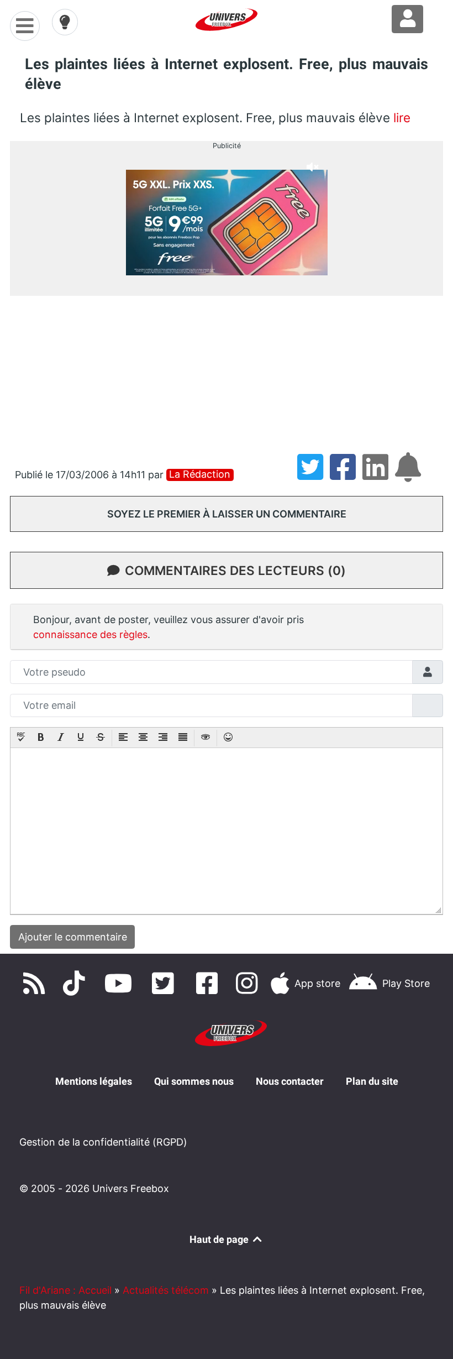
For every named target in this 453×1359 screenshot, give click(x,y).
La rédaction (199, 474)
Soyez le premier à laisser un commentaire (226, 514)
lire (401, 117)
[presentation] (21, 738)
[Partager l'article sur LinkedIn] (378, 474)
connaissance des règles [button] (90, 634)
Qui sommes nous (194, 1081)
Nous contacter (290, 1081)
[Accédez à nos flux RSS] (36, 983)
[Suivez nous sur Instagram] (249, 983)
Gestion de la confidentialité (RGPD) (103, 1142)
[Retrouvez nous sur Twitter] (165, 983)
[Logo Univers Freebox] (226, 19)
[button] (21, 738)
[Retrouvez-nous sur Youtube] (121, 983)
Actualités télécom (166, 1290)
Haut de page (220, 1239)
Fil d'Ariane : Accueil (65, 1290)
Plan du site (372, 1081)
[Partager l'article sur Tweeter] (313, 474)
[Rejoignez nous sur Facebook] (210, 983)
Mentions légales (93, 1081)
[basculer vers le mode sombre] (65, 22)
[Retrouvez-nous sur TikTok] (76, 983)
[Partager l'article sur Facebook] (346, 474)
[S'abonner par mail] (410, 474)
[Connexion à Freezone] (407, 19)
